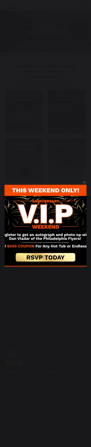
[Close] (84, 182)
